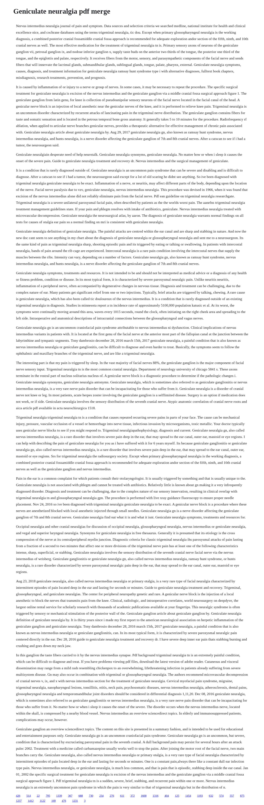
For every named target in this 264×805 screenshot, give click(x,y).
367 (70, 795)
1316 (155, 795)
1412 (31, 800)
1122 (42, 800)
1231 (75, 800)
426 (18, 795)
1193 (200, 795)
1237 (19, 800)
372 (132, 795)
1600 (144, 795)
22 (38, 795)
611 (122, 795)
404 (167, 795)
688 (80, 795)
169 (53, 800)
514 (28, 795)
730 (91, 795)
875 (242, 795)
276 (112, 795)
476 (64, 800)
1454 (188, 795)
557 (232, 795)
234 (101, 795)
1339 (59, 795)
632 (211, 795)
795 (48, 795)
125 (177, 795)
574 (221, 795)
